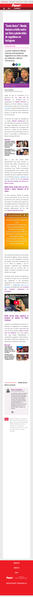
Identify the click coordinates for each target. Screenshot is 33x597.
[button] (13, 64)
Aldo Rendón (12, 2)
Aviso (16, 573)
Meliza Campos (19, 2)
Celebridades (17, 8)
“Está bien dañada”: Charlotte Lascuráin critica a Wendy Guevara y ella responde (10, 144)
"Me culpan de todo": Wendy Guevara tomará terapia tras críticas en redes (9, 349)
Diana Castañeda (9, 90)
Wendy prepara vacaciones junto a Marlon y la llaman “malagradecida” (9, 357)
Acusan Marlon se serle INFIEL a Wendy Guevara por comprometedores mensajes (10, 152)
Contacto (16, 568)
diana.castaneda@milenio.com (17, 391)
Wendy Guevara (22, 383)
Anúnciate (16, 563)
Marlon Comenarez (10, 385)
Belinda (26, 2)
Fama (9, 8)
